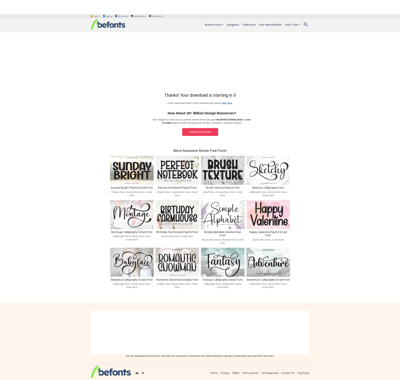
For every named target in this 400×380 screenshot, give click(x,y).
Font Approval (270, 373)
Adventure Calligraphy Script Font (268, 279)
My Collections (140, 16)
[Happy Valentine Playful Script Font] (268, 214)
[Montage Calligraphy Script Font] (132, 214)
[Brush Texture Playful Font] (223, 170)
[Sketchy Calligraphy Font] (268, 170)
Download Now (200, 132)
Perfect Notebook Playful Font (177, 187)
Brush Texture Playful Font (223, 187)
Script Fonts (268, 195)
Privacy (225, 373)
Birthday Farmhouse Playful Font (177, 232)
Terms (214, 373)
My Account (123, 16)
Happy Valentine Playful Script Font (268, 233)
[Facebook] (143, 373)
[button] (305, 25)
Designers (233, 24)
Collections (249, 24)
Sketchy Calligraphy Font (268, 187)
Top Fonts (303, 373)
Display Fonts (118, 192)
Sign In (95, 16)
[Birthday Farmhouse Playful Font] (177, 214)
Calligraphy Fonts (258, 192)
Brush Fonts (209, 192)
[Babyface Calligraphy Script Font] (132, 262)
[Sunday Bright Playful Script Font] (132, 170)
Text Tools (291, 24)
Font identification (270, 24)
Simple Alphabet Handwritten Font (222, 233)
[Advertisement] (200, 62)
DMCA (236, 373)
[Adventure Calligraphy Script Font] (268, 262)
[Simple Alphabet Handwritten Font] (223, 214)
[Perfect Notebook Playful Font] (177, 170)
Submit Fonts (157, 16)
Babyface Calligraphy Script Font (132, 279)
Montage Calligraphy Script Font (131, 232)
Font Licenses (251, 373)
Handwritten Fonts (135, 192)
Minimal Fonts (229, 239)
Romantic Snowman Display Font (177, 279)
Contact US (288, 373)
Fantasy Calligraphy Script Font (223, 279)
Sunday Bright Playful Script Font (132, 187)
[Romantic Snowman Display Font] (177, 262)
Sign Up (107, 16)
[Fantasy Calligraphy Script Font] (223, 262)
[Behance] (137, 373)
